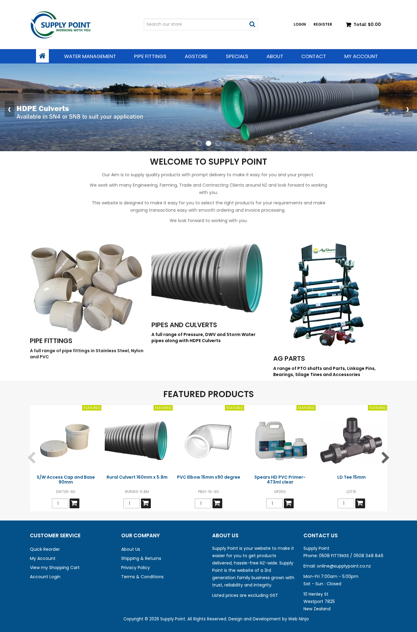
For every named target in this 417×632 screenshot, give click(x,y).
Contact (313, 56)
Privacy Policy (135, 567)
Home (42, 56)
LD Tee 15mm (351, 477)
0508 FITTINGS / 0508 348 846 (351, 556)
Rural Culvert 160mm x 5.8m (137, 477)
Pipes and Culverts (184, 324)
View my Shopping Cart (55, 567)
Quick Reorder (45, 549)
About (275, 56)
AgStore (196, 56)
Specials (237, 56)
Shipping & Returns (141, 558)
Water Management (90, 56)
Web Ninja (298, 619)
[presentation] (9, 109)
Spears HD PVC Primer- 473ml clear (280, 479)
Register (323, 24)
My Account (361, 56)
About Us (130, 549)
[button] (199, 143)
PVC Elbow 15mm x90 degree (208, 477)
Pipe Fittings (150, 56)
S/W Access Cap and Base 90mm (66, 479)
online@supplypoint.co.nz (344, 566)
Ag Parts (289, 358)
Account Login (45, 577)
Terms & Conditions (142, 577)
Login (300, 24)
